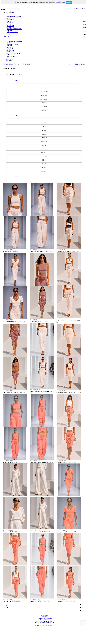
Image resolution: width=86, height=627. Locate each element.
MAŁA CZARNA (44, 91)
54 (7, 607)
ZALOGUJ (76, 8)
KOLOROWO (44, 110)
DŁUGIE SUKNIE (12, 20)
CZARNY (44, 123)
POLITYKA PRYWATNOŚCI (44, 621)
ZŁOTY (44, 167)
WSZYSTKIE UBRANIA (14, 16)
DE (70, 64)
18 (7, 604)
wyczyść (16, 80)
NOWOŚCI (7, 35)
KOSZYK (81, 8)
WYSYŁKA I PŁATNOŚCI (44, 618)
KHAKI (44, 164)
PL (69, 64)
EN (72, 64)
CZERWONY (44, 149)
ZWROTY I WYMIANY (45, 619)
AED (80, 64)
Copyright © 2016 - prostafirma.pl (43, 625)
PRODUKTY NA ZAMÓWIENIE (44, 622)
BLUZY (9, 30)
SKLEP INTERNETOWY (7, 64)
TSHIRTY (10, 24)
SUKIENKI (10, 18)
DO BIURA (44, 95)
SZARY (44, 134)
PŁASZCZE (10, 27)
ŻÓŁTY (44, 160)
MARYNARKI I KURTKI (14, 29)
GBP (78, 64)
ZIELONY (44, 156)
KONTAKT (44, 615)
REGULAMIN (45, 616)
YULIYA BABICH (9, 12)
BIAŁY (44, 130)
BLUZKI (9, 21)
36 (7, 606)
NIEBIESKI (44, 152)
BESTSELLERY (8, 36)
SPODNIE (10, 23)
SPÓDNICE (10, 26)
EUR (84, 64)
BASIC (44, 102)
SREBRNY (44, 171)
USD (76, 64)
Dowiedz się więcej (60, 2)
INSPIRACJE (8, 61)
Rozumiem (68, 2)
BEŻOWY (44, 138)
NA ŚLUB (44, 88)
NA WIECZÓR (44, 99)
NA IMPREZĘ (44, 106)
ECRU (44, 126)
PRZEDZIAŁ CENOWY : (14, 74)
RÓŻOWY (44, 145)
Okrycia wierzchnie (12, 32)
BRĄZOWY (44, 141)
